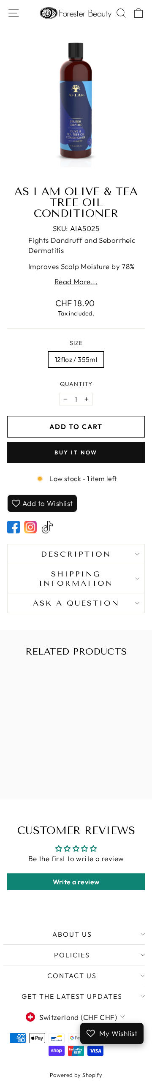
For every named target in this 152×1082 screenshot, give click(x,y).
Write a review (76, 882)
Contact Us (72, 975)
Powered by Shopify (76, 1074)
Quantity (76, 384)
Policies (72, 955)
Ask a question (76, 603)
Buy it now (76, 452)
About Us (72, 934)
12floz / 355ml (76, 359)
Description (76, 554)
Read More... (76, 281)
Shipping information (76, 578)
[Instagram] (30, 527)
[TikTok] (47, 527)
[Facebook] (13, 527)
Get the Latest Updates (72, 996)
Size (76, 343)
